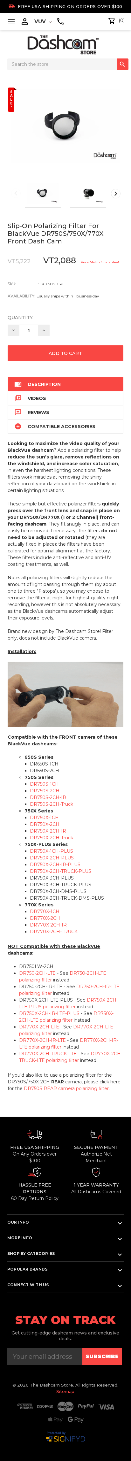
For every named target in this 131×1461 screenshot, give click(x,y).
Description (37, 384)
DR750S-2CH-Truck (51, 804)
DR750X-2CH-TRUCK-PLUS (60, 871)
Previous (16, 193)
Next (116, 193)
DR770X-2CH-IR (48, 925)
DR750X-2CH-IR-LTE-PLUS (49, 1013)
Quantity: (20, 317)
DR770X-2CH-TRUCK (54, 931)
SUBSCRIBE (102, 1356)
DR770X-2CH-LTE (39, 1027)
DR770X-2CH (45, 918)
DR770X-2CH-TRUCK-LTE (48, 1054)
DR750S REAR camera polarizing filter (66, 1088)
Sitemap (65, 1391)
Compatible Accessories (54, 426)
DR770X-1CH (44, 911)
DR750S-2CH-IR (48, 797)
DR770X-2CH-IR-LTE (42, 1040)
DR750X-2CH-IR (48, 831)
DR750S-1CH (44, 784)
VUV (40, 22)
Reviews (31, 412)
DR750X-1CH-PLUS (51, 851)
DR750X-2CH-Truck (51, 838)
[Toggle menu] (11, 21)
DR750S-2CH (44, 791)
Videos (30, 398)
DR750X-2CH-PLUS (52, 858)
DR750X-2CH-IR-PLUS (55, 864)
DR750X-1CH (44, 817)
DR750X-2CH (44, 824)
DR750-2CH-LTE (37, 973)
